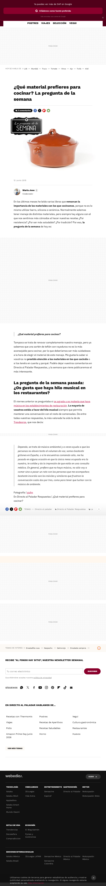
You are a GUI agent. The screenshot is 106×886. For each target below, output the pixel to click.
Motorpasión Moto (91, 796)
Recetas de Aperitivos (51, 722)
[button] (30, 190)
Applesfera (11, 800)
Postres (43, 716)
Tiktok (65, 687)
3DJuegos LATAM (33, 856)
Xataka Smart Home (12, 806)
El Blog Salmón (32, 830)
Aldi (86, 69)
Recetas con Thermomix (19, 716)
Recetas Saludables (49, 728)
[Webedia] (13, 775)
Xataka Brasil (12, 861)
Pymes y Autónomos (30, 835)
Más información (36, 883)
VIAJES (45, 23)
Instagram (46, 687)
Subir (91, 777)
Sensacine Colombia (49, 862)
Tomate (54, 69)
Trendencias (12, 830)
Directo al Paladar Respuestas (71, 509)
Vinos (63, 69)
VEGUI (73, 23)
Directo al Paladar (71, 791)
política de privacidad (42, 678)
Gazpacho (48, 648)
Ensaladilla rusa (33, 648)
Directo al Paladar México (71, 857)
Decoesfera (11, 834)
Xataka (9, 791)
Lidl (25, 69)
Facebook (35, 110)
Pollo (9, 728)
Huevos (76, 734)
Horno (42, 734)
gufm (30, 492)
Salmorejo (61, 648)
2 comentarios (24, 110)
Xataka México (13, 856)
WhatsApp (21, 687)
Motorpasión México (88, 857)
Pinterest (52, 687)
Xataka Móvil (12, 796)
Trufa (79, 69)
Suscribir (92, 671)
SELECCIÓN (59, 23)
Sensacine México (52, 856)
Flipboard (44, 110)
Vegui (75, 716)
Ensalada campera (78, 648)
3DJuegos (29, 791)
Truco (44, 69)
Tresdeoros (20, 422)
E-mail (48, 110)
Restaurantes (79, 728)
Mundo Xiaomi (13, 812)
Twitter (39, 110)
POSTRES (32, 23)
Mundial (34, 69)
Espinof (47, 796)
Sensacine (49, 791)
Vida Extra (30, 796)
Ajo (71, 69)
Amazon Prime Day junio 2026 (19, 736)
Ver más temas (15, 748)
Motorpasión (88, 791)
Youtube (40, 687)
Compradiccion (13, 838)
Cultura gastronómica (84, 722)
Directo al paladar (43, 509)
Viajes (9, 722)
